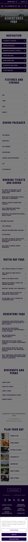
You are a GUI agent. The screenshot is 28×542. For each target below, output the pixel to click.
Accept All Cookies (14, 539)
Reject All (14, 534)
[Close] (26, 519)
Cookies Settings (14, 530)
